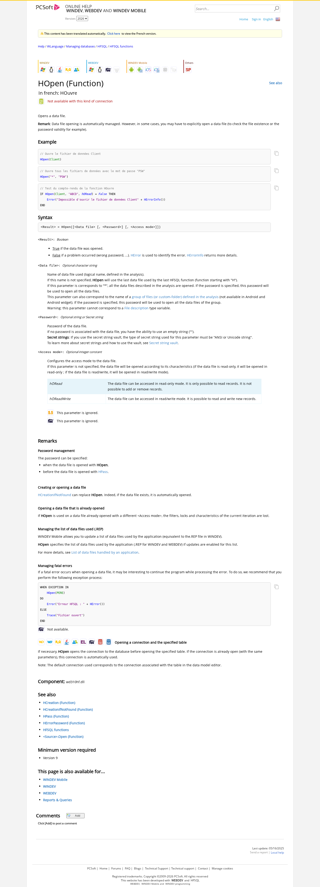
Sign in (256, 19)
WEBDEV (49, 793)
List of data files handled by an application (104, 552)
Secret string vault (163, 343)
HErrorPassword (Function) (64, 723)
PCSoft (91, 868)
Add (77, 816)
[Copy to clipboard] (276, 154)
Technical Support (156, 868)
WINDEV (49, 786)
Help (41, 46)
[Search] (276, 8)
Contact (203, 868)
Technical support (182, 868)
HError (136, 255)
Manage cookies (222, 868)
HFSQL (102, 46)
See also (275, 83)
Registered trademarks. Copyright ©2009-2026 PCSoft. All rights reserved (160, 876)
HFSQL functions (121, 46)
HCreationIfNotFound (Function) (68, 709)
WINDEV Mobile (55, 779)
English (268, 19)
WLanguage (55, 46)
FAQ (127, 868)
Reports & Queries (57, 800)
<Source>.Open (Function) (63, 736)
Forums (116, 868)
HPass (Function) (56, 716)
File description (136, 308)
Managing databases (80, 46)
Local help (277, 853)
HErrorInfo (195, 255)
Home (243, 19)
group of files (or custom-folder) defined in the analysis (175, 297)
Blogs (137, 868)
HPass (103, 471)
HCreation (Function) (59, 702)
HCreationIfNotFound (54, 495)
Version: (70, 19)
